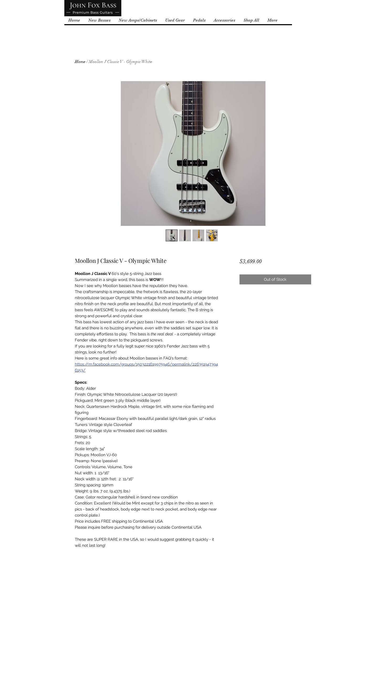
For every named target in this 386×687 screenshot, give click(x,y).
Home (80, 61)
